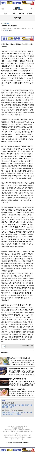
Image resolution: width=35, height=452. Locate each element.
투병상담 (21, 13)
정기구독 (29, 13)
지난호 (13, 13)
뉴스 (5, 13)
